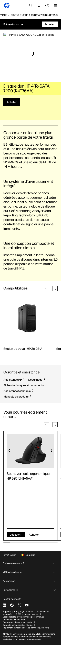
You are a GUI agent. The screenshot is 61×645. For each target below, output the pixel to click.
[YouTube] (26, 605)
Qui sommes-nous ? (13, 563)
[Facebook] (12, 605)
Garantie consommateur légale (18, 625)
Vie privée (7, 614)
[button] (55, 289)
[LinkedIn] (4, 605)
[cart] (39, 5)
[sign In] (47, 5)
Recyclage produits (23, 611)
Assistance (9, 581)
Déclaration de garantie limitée (17, 622)
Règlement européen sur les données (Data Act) (26, 628)
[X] (19, 605)
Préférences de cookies (27, 614)
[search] (31, 5)
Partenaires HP (11, 590)
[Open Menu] (55, 5)
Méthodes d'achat (12, 572)
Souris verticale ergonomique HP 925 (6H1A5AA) (28, 476)
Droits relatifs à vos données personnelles (23, 617)
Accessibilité (42, 611)
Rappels (7, 611)
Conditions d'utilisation (14, 619)
